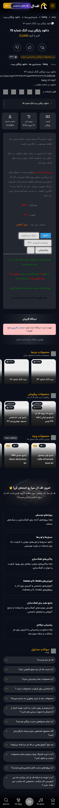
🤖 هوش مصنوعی (21, 5)
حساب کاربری (18, 327)
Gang (44, 17)
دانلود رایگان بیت (11, 17)
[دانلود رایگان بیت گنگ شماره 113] (43, 371)
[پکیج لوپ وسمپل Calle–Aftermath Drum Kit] (43, 455)
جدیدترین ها (31, 17)
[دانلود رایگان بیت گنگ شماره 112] (16, 371)
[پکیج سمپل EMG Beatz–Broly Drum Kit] (16, 455)
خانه (53, 17)
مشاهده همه (11, 437)
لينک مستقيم (29, 235)
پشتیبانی (43, 250)
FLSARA (23, 35)
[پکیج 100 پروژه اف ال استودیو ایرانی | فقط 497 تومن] (43, 413)
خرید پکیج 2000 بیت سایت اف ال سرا (29, 297)
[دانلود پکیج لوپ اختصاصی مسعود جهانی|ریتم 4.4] (16, 413)
